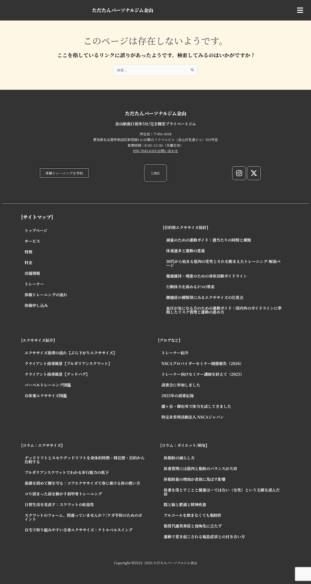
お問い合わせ (168, 150)
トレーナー (34, 284)
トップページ (36, 230)
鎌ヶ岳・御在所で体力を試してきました (196, 406)
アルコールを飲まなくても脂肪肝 (193, 515)
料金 (28, 262)
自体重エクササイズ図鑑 (46, 395)
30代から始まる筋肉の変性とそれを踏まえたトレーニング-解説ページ (223, 263)
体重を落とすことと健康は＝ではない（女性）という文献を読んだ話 (222, 492)
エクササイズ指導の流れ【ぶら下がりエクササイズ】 (71, 352)
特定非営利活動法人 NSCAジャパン (192, 417)
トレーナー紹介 (175, 352)
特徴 (28, 252)
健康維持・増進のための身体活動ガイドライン (206, 276)
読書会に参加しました (180, 385)
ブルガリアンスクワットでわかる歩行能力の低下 (67, 472)
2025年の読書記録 (177, 395)
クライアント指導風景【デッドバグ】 (57, 374)
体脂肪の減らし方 (179, 458)
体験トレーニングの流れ (46, 294)
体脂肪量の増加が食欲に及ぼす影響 (195, 479)
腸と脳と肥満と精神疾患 (185, 504)
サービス (32, 241)
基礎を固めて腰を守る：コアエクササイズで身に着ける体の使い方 (82, 483)
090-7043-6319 (144, 150)
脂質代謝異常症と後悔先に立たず (193, 526)
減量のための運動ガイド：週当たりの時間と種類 (208, 240)
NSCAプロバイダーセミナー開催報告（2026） (202, 363)
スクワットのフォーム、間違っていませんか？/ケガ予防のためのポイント (83, 517)
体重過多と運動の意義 (185, 250)
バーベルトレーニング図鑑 (48, 385)
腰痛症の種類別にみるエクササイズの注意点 (204, 297)
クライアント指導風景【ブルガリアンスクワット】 (68, 363)
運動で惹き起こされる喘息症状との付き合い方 (204, 536)
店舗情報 (32, 273)
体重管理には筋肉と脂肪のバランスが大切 (200, 468)
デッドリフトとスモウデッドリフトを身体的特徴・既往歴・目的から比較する (85, 459)
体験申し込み (36, 305)
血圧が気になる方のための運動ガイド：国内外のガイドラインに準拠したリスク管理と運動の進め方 (224, 310)
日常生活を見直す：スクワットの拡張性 (59, 504)
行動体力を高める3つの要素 (190, 286)
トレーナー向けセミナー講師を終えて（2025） (202, 374)
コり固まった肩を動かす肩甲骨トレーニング (63, 494)
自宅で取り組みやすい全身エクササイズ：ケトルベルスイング (79, 530)
